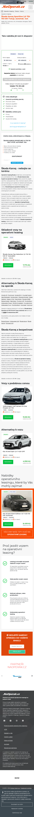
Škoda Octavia (5, 321)
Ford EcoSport (16, 305)
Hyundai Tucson (27, 295)
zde (2, 801)
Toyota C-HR (20, 301)
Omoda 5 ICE (9, 323)
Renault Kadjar (5, 301)
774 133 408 (20, 86)
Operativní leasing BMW (16, 711)
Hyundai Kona (28, 303)
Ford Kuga (11, 295)
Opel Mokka (18, 299)
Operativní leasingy (13, 715)
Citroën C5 (4, 295)
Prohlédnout (8, 265)
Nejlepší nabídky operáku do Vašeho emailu (17, 638)
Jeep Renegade (5, 297)
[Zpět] (2, 11)
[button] (32, 677)
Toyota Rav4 (28, 301)
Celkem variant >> (25, 63)
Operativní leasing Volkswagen (11, 708)
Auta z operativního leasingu (18, 713)
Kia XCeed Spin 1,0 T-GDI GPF (14, 451)
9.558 (4, 312)
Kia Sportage (14, 297)
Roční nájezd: (6, 57)
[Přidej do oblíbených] (17, 90)
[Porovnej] (11, 90)
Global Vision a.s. (15, 788)
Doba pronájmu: (21, 57)
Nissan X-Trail (10, 299)
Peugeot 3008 (26, 299)
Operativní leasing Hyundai (14, 710)
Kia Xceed (23, 305)
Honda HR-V (18, 295)
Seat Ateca (13, 301)
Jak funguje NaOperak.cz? (18, 126)
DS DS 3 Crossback (18, 303)
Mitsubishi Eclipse (23, 297)
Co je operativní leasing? (18, 123)
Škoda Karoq (23, 321)
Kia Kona (29, 305)
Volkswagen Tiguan (6, 303)
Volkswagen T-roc (6, 305)
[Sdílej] (23, 90)
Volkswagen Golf (14, 321)
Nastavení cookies (26, 788)
